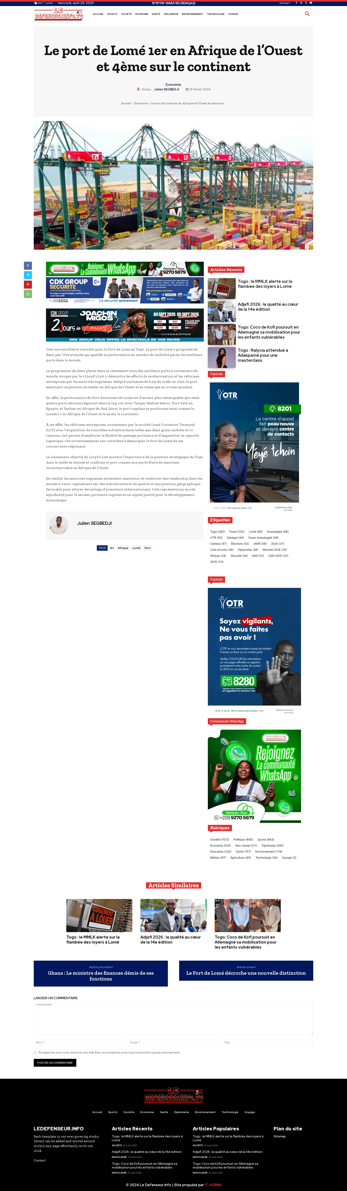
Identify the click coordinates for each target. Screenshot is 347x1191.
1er (112, 548)
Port (148, 548)
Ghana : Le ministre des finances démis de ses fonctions (101, 976)
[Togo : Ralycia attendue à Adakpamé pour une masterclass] (222, 357)
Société (117, 1145)
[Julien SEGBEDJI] (139, 89)
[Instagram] (301, 3)
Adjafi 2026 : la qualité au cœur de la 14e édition (268, 306)
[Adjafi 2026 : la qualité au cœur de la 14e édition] (222, 311)
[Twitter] (306, 3)
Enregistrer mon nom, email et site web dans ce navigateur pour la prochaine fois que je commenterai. (109, 1052)
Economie (173, 84)
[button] (307, 14)
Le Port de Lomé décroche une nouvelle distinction (246, 973)
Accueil (126, 103)
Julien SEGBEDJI (166, 89)
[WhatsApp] (28, 294)
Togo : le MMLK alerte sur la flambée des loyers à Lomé (265, 284)
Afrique (123, 548)
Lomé (137, 548)
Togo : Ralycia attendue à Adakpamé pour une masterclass (263, 355)
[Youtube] (310, 3)
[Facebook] (296, 3)
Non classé (119, 1157)
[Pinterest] (28, 285)
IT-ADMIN (213, 1185)
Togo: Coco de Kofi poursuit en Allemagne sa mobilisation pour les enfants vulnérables (269, 332)
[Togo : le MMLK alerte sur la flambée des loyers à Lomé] (222, 288)
